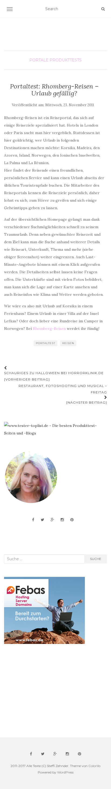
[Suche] (103, 9)
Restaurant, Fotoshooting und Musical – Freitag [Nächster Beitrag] (63, 394)
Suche (95, 559)
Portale (38, 60)
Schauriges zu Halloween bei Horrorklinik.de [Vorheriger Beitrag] (54, 376)
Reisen (68, 343)
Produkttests (66, 60)
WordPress (65, 772)
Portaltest (45, 343)
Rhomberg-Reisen (49, 328)
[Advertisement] (44, 690)
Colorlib (94, 766)
